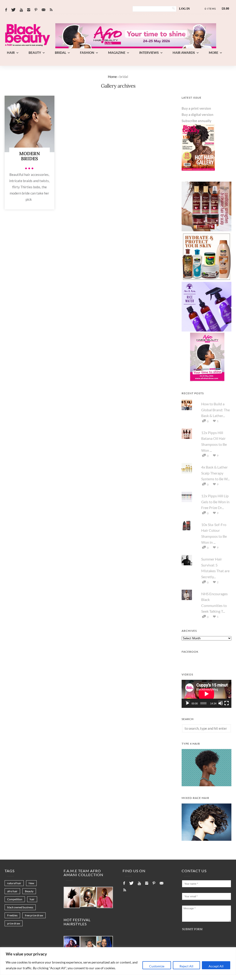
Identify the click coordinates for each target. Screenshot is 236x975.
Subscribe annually (196, 121)
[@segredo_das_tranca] (105, 946)
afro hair (12, 891)
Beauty (35, 52)
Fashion (87, 52)
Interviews (149, 52)
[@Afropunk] (72, 946)
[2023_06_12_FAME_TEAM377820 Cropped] (105, 898)
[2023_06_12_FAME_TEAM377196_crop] (88, 897)
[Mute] (220, 703)
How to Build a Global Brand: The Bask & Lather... (215, 410)
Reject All (186, 966)
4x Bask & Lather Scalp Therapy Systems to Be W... (215, 473)
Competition (14, 899)
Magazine (116, 52)
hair (32, 899)
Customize (156, 966)
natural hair (14, 883)
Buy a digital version (197, 114)
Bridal (60, 52)
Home (112, 76)
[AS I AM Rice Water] (206, 330)
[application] (206, 694)
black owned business (20, 907)
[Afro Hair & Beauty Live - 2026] (206, 380)
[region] (118, 961)
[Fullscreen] (226, 703)
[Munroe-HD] (206, 839)
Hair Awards (184, 52)
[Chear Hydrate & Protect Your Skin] (206, 280)
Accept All (216, 966)
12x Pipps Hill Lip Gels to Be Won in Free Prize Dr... (215, 502)
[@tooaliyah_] (88, 946)
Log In (184, 8)
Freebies (12, 915)
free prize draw (34, 915)
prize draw (13, 923)
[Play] (187, 703)
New (31, 883)
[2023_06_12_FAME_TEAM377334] (72, 898)
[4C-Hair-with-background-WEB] (206, 785)
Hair (11, 52)
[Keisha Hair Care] (206, 230)
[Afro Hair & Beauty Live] (135, 47)
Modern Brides (29, 156)
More (213, 52)
